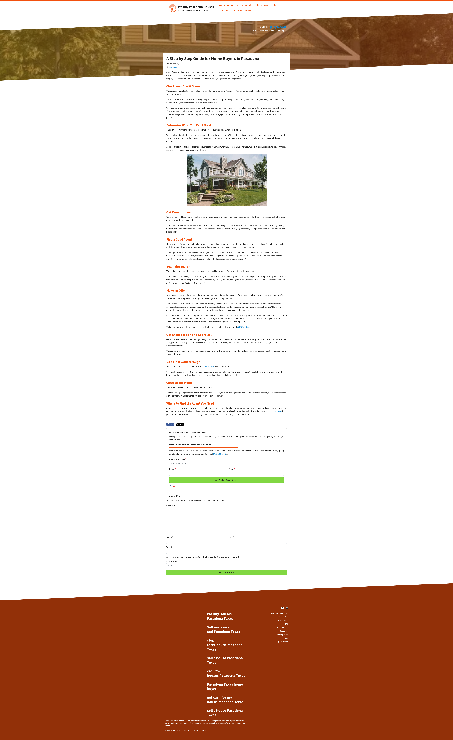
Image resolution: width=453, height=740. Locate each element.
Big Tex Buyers (282, 641)
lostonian (173, 67)
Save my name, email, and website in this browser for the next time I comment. (204, 556)
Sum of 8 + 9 (172, 561)
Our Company (282, 30)
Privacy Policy (282, 634)
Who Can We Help (244, 5)
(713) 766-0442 (279, 27)
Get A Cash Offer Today (263, 30)
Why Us (259, 5)
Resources (284, 631)
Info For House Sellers (242, 10)
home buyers (209, 366)
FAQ (286, 624)
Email (232, 469)
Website (170, 547)
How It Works (270, 5)
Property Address (177, 459)
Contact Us (224, 10)
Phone (172, 469)
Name (169, 537)
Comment (171, 505)
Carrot (203, 730)
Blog (286, 638)
